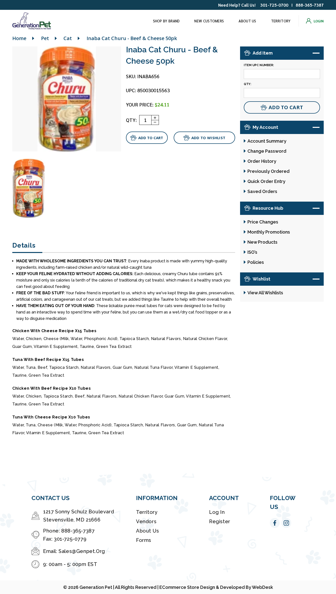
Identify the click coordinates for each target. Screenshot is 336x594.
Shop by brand (166, 20)
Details (23, 245)
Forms (143, 540)
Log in (217, 512)
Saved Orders (262, 191)
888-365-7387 (310, 5)
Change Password (266, 151)
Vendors (146, 521)
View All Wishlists (265, 292)
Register (219, 521)
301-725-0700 (274, 5)
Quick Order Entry (266, 181)
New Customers (209, 20)
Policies (255, 262)
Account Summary (266, 141)
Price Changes (262, 221)
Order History (261, 161)
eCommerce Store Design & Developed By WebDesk (216, 587)
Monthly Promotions (268, 232)
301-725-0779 (70, 539)
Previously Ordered (268, 171)
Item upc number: (259, 65)
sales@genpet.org (82, 551)
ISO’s (252, 252)
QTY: (131, 120)
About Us (247, 20)
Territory (281, 20)
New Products (262, 242)
